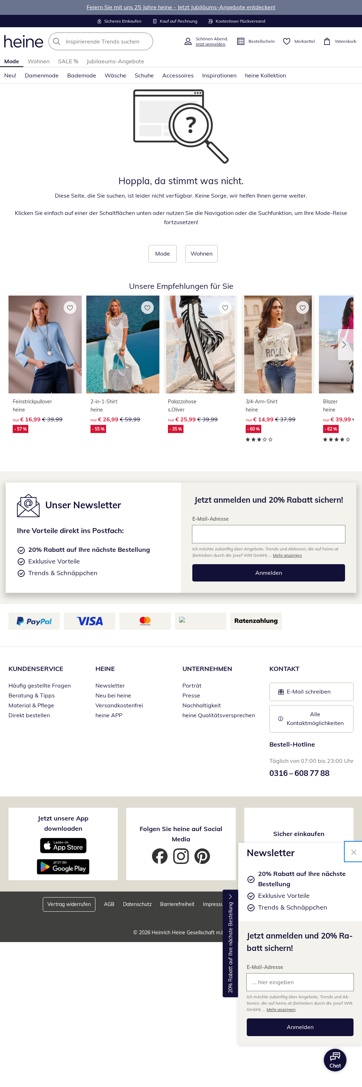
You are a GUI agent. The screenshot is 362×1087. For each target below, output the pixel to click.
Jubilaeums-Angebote (115, 61)
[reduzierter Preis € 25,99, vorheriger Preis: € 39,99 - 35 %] (200, 345)
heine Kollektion (265, 75)
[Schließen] (354, 851)
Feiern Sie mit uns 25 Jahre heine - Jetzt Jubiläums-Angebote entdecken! (181, 7)
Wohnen (38, 61)
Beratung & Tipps (31, 695)
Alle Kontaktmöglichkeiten (315, 719)
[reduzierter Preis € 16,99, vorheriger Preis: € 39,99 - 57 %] (45, 345)
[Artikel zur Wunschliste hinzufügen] (70, 307)
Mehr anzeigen (281, 1009)
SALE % (68, 61)
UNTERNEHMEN (207, 669)
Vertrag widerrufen (69, 904)
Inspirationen (219, 75)
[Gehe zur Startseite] (23, 41)
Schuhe (144, 75)
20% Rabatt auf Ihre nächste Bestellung (230, 947)
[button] (346, 344)
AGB (109, 904)
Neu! (10, 75)
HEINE (105, 669)
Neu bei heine (113, 695)
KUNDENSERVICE (35, 669)
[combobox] (114, 41)
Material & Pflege (31, 705)
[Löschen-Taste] (145, 41)
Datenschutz (137, 904)
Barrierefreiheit (177, 904)
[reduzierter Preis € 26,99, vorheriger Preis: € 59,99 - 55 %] (123, 345)
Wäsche (115, 75)
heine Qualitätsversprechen (218, 715)
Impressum (215, 904)
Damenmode (42, 75)
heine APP (108, 715)
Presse (191, 695)
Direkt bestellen (29, 715)
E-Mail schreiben (304, 693)
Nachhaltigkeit (201, 705)
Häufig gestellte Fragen (39, 685)
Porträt (192, 685)
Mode (11, 61)
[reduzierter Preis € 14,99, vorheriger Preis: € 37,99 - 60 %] (278, 345)
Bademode (81, 75)
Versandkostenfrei (119, 705)
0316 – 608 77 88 (299, 773)
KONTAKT (284, 669)
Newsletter (110, 685)
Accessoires (178, 75)
